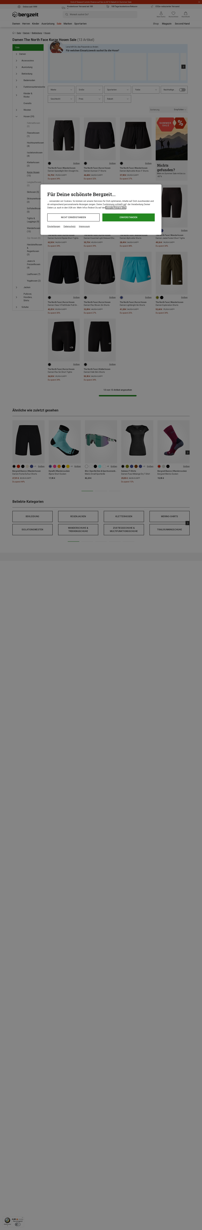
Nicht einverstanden (73, 217)
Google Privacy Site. (116, 207)
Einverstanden (128, 217)
